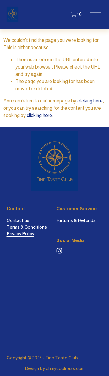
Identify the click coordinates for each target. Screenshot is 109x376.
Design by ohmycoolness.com (54, 368)
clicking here (90, 100)
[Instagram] (59, 251)
